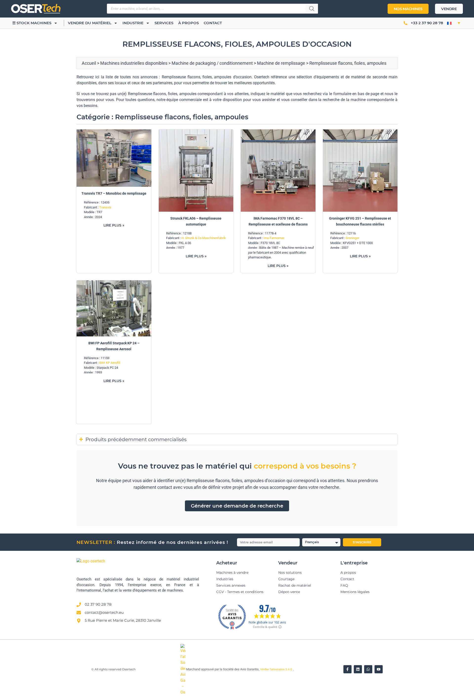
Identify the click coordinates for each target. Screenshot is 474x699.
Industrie (132, 23)
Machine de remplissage (281, 63)
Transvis (105, 207)
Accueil (89, 63)
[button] (453, 23)
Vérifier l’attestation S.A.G (276, 669)
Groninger (352, 238)
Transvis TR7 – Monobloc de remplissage (113, 193)
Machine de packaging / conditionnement (212, 63)
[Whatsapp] (368, 669)
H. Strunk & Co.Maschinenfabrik (203, 238)
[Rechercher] (312, 9)
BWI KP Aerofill (109, 363)
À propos (188, 23)
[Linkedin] (358, 669)
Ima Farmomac (274, 238)
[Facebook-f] (347, 669)
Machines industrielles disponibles (133, 63)
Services (164, 23)
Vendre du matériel (89, 23)
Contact (213, 23)
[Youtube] (379, 669)
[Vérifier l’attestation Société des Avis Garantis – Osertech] (183, 692)
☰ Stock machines (31, 23)
